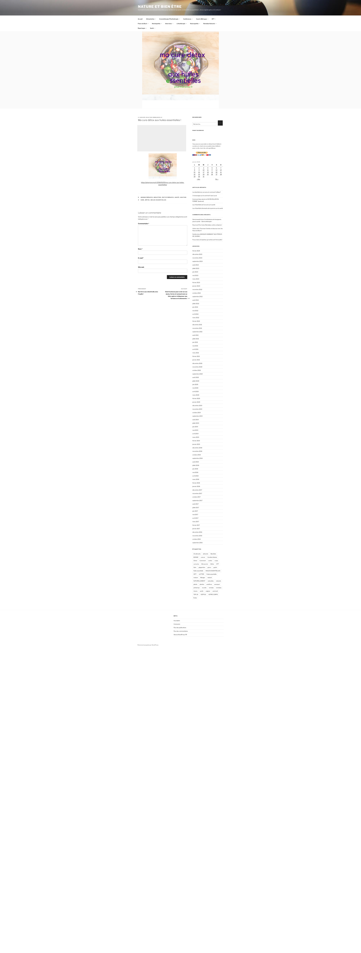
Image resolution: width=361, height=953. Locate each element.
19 (212, 172)
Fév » (216, 179)
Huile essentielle (198, 571)
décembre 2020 (197, 363)
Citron (195, 560)
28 (221, 174)
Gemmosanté (196, 219)
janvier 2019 (196, 444)
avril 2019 (195, 433)
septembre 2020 (197, 374)
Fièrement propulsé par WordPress (147, 645)
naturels (218, 581)
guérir (215, 567)
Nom (140, 249)
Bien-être (157, 197)
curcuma (196, 564)
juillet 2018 (195, 465)
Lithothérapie (181, 23)
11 (208, 170)
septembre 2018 (197, 458)
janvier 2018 (196, 486)
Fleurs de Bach (142, 23)
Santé (152, 28)
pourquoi (217, 584)
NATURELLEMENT (199, 581)
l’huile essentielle (211, 574)
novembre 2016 (197, 535)
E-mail (141, 258)
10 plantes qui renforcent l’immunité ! (211, 239)
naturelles (211, 581)
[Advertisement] (161, 138)
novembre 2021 (197, 328)
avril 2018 (195, 476)
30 (199, 176)
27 (216, 174)
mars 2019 (195, 437)
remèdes (218, 587)
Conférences (187, 19)
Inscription (177, 620)
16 (199, 172)
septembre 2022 (197, 296)
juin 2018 (195, 469)
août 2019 (195, 419)
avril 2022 (195, 314)
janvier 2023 (196, 286)
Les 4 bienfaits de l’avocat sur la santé (203, 204)
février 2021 (196, 356)
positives (209, 584)
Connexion (177, 624)
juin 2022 (195, 307)
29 (194, 176)
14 (221, 170)
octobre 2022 (196, 293)
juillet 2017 (195, 507)
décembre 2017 (197, 490)
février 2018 (196, 483)
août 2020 (195, 377)
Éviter (195, 598)
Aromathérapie (147, 197)
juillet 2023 (195, 268)
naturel (209, 577)
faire (194, 567)
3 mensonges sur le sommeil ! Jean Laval (204, 195)
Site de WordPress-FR (180, 634)
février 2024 (196, 251)
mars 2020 (195, 395)
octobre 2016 (196, 539)
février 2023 (196, 282)
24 (203, 174)
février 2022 (196, 321)
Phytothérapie (168, 197)
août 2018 (195, 462)
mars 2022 (195, 317)
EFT (213, 19)
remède (211, 587)
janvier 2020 (196, 402)
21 (221, 172)
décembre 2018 (197, 448)
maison (195, 577)
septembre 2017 (197, 500)
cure (142, 200)
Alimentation (150, 19)
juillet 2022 (195, 303)
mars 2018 (195, 479)
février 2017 (196, 525)
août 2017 (195, 504)
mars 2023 (195, 279)
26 (212, 174)
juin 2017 (195, 511)
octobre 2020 (196, 370)
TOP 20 (195, 594)
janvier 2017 (196, 528)
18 (208, 172)
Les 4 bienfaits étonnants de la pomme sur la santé (207, 208)
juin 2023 (195, 272)
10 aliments (197, 554)
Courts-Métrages (201, 19)
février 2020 (196, 398)
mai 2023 (195, 275)
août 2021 (195, 335)
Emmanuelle (157, 117)
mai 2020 (195, 388)
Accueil (140, 19)
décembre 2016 (197, 532)
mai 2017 (195, 514)
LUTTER (201, 574)
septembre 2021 (197, 331)
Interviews (168, 23)
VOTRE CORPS (213, 594)
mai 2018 (195, 472)
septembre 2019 (197, 416)
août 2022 (195, 300)
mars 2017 (195, 521)
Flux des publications (180, 627)
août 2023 (195, 265)
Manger (202, 577)
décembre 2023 (197, 254)
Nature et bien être (160, 7)
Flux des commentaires (181, 631)
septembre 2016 (197, 542)
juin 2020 (195, 384)
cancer (203, 557)
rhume (195, 591)
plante (195, 584)
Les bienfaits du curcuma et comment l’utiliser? (206, 192)
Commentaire (143, 223)
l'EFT (194, 574)
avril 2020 (195, 391)
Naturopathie (194, 23)
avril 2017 (195, 518)
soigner (208, 591)
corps (216, 560)
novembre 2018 (197, 451)
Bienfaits (213, 554)
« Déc (198, 179)
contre (210, 560)
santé (201, 591)
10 (203, 170)
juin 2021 (195, 342)
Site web (141, 267)
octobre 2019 (196, 412)
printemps (196, 587)
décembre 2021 (197, 324)
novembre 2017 (197, 493)
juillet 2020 (195, 381)
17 (203, 172)
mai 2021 (195, 346)
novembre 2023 (197, 258)
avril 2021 (195, 349)
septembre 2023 (197, 261)
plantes (202, 584)
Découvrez (204, 564)
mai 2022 (195, 310)
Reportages (141, 28)
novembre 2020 (197, 367)
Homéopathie (156, 23)
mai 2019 (195, 430)
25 (208, 174)
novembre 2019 (197, 409)
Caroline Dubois (212, 557)
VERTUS (203, 594)
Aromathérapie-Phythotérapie (168, 19)
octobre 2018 (196, 455)
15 (194, 172)
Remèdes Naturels (209, 23)
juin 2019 (195, 426)
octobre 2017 (196, 497)
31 (203, 176)
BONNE (195, 557)
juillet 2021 (195, 339)
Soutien (183, 197)
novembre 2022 (197, 289)
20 (216, 172)
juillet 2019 (195, 423)
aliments (205, 554)
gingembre (202, 567)
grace (209, 567)
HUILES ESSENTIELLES (158, 200)
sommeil (215, 591)
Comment (203, 560)
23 (199, 174)
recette (204, 587)
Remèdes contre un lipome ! (213, 225)
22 (194, 174)
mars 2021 (195, 353)
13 (216, 170)
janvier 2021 (196, 360)
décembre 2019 (197, 405)
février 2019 (196, 440)
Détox (147, 200)
